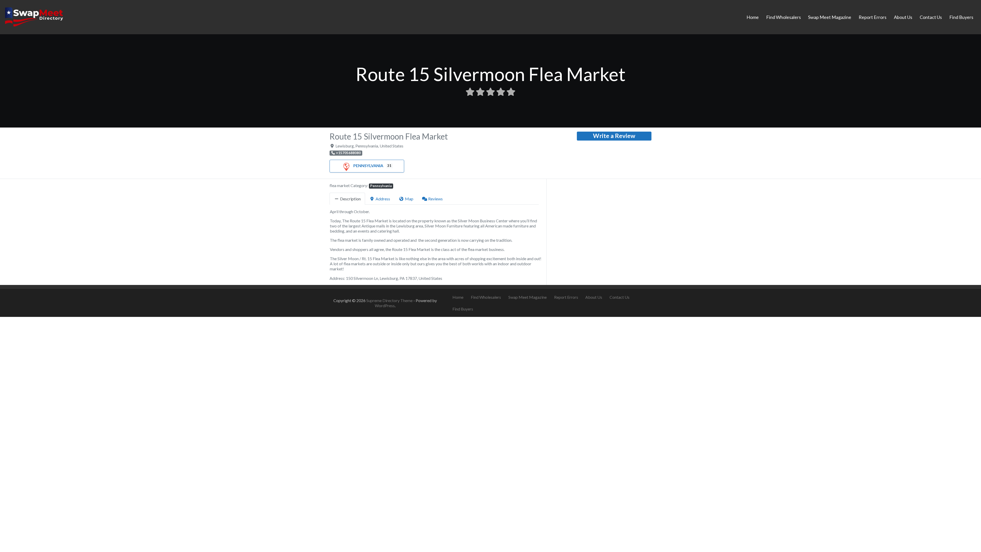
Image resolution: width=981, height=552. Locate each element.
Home (752, 17)
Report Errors (872, 17)
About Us (903, 17)
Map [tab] (409, 198)
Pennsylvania (368, 165)
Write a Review (614, 135)
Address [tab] (383, 198)
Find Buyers (961, 17)
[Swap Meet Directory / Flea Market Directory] (34, 16)
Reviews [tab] (435, 198)
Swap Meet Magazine (829, 17)
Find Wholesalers (783, 17)
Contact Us (931, 17)
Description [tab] (350, 198)
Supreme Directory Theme (389, 300)
